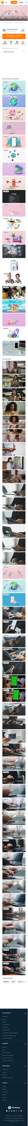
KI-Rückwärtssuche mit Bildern (10, 1032)
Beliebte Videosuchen (7, 1060)
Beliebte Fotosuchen (7, 1057)
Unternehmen (5, 1024)
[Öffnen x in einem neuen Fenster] (18, 1110)
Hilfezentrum (5, 1069)
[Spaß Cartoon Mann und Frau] (13, 278)
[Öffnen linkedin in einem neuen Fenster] (11, 1110)
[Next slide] (22, 981)
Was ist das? (14, 48)
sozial (13, 981)
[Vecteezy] (2, 2)
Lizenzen (4, 1046)
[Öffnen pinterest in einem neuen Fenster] (13, 1110)
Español (4, 1088)
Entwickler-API (6, 1029)
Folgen (22, 31)
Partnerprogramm (6, 1052)
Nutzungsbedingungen (8, 1119)
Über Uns (4, 1074)
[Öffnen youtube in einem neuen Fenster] (20, 1110)
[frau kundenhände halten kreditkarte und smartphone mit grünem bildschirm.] (13, 694)
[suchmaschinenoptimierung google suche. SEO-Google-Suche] (13, 195)
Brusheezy (5, 1016)
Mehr (3, 1099)
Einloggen (21, 2)
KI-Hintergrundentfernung (9, 1035)
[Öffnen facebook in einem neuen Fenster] (6, 1110)
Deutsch (4, 1094)
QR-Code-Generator (7, 1037)
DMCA (3, 1049)
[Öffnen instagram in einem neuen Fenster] (8, 1110)
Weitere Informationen (9, 51)
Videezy (4, 1021)
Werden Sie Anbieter (7, 1077)
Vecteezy (4, 1018)
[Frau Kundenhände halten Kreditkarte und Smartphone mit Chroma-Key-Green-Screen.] (13, 681)
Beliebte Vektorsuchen (8, 1054)
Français (4, 1096)
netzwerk (6, 981)
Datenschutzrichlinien (19, 1119)
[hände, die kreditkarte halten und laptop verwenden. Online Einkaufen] (13, 749)
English (4, 1086)
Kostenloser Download (14, 36)
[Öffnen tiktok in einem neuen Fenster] (15, 1110)
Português (5, 1091)
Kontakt (4, 1071)
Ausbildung (5, 1026)
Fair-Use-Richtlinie (13, 1120)
